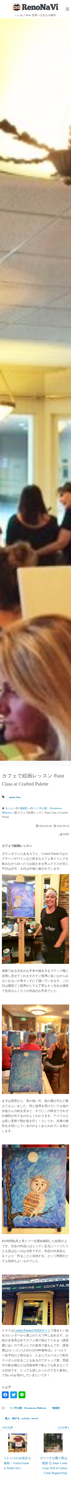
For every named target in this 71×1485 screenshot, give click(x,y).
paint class (15, 797)
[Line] (22, 1394)
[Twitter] (13, 1394)
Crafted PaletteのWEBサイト (32, 1330)
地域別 (56, 1408)
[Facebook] (5, 1394)
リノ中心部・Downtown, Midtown (28, 1408)
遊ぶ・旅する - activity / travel (21, 1418)
